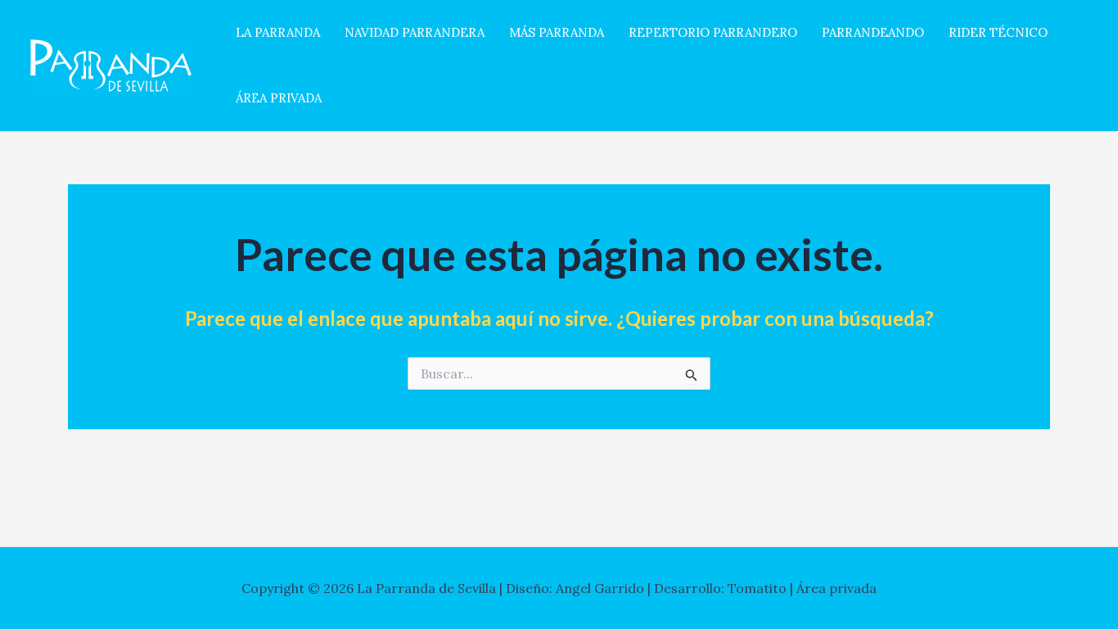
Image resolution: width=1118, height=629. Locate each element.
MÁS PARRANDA (556, 32)
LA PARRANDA (278, 32)
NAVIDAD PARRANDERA (415, 32)
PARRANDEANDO (873, 32)
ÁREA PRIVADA (279, 98)
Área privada (836, 588)
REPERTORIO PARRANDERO (713, 32)
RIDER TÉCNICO (998, 32)
